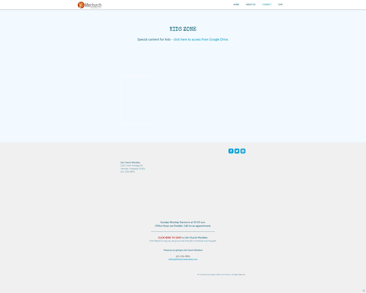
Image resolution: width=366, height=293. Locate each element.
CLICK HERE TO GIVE (169, 237)
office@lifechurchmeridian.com (183, 259)
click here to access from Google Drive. (201, 39)
